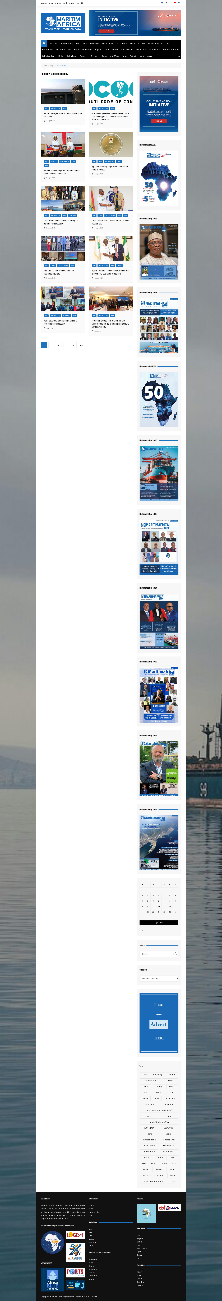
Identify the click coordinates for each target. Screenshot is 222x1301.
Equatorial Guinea (94, 1212)
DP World (172, 1086)
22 (170, 906)
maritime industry (149, 1146)
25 (148, 912)
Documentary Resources (171, 49)
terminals (160, 1175)
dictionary (159, 1086)
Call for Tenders (72, 56)
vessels (172, 1181)
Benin (139, 1235)
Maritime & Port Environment (83, 49)
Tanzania (140, 1285)
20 (159, 906)
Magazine (98, 49)
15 (169, 901)
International (169, 1104)
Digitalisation (94, 43)
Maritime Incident (47, 49)
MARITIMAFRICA (149, 1128)
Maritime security (107, 43)
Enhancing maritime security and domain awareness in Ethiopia (59, 272)
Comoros (92, 1266)
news (144, 1163)
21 (164, 906)
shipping (172, 1169)
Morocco (160, 1157)
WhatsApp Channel (61, 3)
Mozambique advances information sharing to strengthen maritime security (60, 322)
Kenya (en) (53, 161)
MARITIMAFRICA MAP (47, 3)
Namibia (91, 1279)
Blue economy (60, 49)
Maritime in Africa (169, 1140)
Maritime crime (134, 43)
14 (164, 901)
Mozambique (66, 316)
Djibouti (139, 1272)
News (56, 43)
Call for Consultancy (48, 56)
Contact (104, 56)
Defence (84, 43)
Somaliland (140, 1282)
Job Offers (61, 56)
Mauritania (92, 1242)
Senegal (145, 1169)
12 (153, 901)
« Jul (141, 930)
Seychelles (158, 1169)
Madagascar (93, 1269)
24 (142, 912)
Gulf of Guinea (170, 1098)
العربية (150, 56)
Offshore (115, 49)
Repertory (83, 56)
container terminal (150, 1080)
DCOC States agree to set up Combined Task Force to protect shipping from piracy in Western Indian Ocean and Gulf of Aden (110, 116)
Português (133, 56)
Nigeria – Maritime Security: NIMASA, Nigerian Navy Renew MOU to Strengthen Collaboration (110, 272)
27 (159, 912)
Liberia (168, 1116)
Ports (174, 1163)
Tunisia (91, 1245)
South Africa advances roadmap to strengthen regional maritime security (61, 222)
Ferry (69, 49)
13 (159, 901)
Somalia (139, 1278)
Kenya (149, 1116)
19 (153, 906)
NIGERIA (153, 1163)
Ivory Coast (140, 1238)
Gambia (145, 1098)
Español (142, 56)
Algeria (91, 1229)
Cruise (167, 43)
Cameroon (172, 1075)
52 (74, 345)
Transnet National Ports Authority (153, 1181)
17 (142, 906)
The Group (94, 56)
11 (147, 901)
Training (106, 49)
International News (67, 43)
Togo (138, 1258)
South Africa (73, 215)
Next (81, 345)
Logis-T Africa (80, 3)
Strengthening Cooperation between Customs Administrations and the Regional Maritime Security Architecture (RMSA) (110, 323)
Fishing (172, 1092)
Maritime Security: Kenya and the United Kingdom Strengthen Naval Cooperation (62, 172)
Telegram (71, 3)
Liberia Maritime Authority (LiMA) (159, 1122)
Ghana (100, 215)
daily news (170, 1080)
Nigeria (119, 265)
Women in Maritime (127, 49)
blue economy (157, 1075)
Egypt (100, 161)
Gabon (91, 1209)
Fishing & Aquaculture (155, 43)
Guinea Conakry (142, 1248)
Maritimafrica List (154, 49)
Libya (90, 1235)
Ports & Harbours (121, 43)
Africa (145, 1075)
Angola (91, 1263)
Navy (143, 43)
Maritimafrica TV (141, 49)
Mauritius (146, 1157)
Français (124, 56)
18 (148, 906)
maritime (149, 1134)
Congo (91, 1215)
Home (50, 43)
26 (153, 912)
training (172, 1175)
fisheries (158, 1092)
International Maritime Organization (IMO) (159, 1110)
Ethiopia (53, 265)
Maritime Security (149, 1151)
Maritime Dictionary (149, 1140)
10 (142, 901)
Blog (77, 43)
